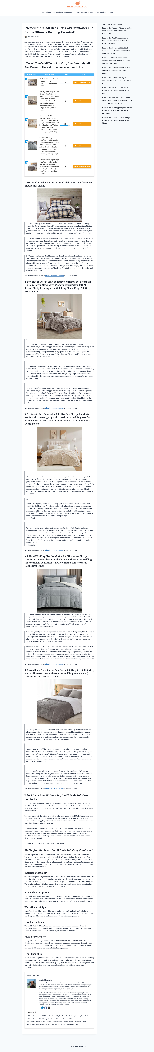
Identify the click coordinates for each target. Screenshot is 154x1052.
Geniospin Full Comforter (41, 414)
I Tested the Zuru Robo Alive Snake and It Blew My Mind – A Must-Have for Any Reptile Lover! (57, 1021)
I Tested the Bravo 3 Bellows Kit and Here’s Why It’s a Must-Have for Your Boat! (116, 90)
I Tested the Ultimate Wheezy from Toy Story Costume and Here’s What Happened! (117, 30)
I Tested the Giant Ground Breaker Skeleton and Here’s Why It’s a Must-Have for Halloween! (116, 40)
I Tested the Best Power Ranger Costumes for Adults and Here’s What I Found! (117, 80)
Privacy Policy (100, 12)
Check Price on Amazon (82, 82)
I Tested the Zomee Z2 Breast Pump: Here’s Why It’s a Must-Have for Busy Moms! (53, 1024)
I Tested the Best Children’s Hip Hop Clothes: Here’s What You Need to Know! (116, 70)
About (48, 12)
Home (42, 12)
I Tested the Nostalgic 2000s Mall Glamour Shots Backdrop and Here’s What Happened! (116, 50)
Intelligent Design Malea (41, 281)
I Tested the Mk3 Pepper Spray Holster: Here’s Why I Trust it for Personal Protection (117, 110)
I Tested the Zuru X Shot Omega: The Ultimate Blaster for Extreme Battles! (50, 1019)
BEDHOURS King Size (38, 556)
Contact (111, 12)
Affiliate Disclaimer (85, 12)
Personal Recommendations (64, 12)
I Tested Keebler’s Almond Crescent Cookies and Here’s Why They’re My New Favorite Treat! (116, 60)
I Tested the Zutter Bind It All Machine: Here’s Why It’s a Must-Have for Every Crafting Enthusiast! (58, 1016)
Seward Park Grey (36, 670)
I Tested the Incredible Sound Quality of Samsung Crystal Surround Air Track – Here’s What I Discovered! (117, 100)
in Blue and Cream (35, 185)
